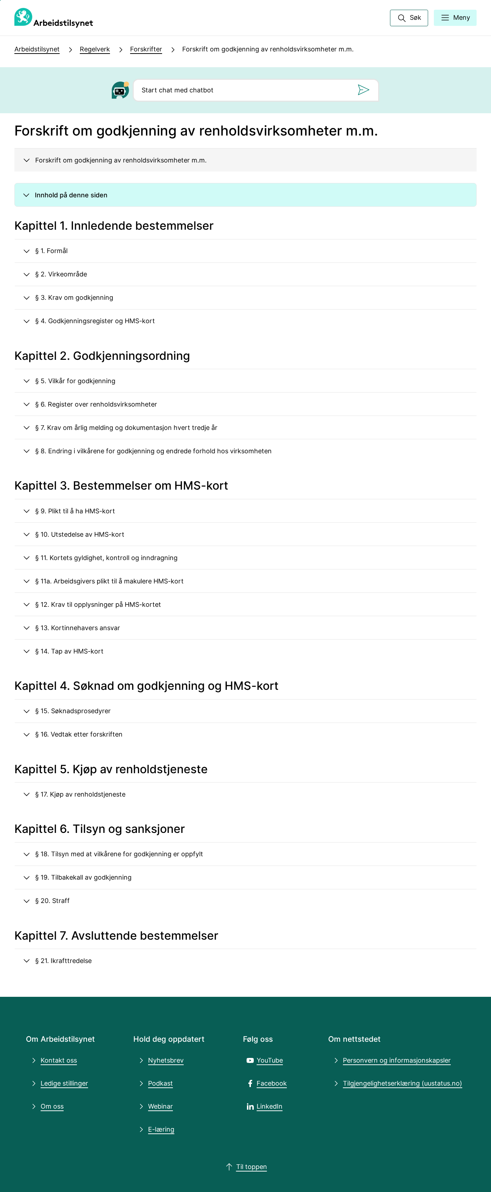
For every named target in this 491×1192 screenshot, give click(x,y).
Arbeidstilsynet (37, 49)
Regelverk (95, 49)
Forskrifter (146, 49)
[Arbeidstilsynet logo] (53, 18)
